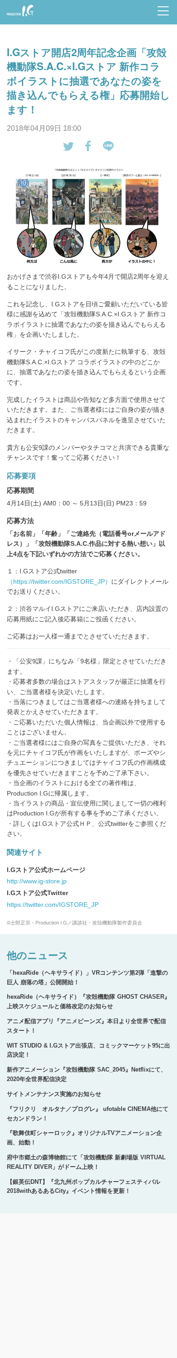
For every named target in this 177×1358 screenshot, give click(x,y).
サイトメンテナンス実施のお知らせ (54, 1094)
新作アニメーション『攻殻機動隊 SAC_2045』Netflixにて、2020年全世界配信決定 (87, 1074)
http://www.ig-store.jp (37, 881)
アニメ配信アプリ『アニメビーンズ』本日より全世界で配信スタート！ (86, 1026)
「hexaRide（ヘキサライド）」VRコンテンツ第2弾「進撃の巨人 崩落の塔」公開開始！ (87, 977)
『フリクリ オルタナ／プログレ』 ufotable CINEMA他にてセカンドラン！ (87, 1113)
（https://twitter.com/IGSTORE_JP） (59, 581)
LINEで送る (108, 146)
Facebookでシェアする (88, 146)
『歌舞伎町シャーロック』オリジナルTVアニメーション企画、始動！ (84, 1137)
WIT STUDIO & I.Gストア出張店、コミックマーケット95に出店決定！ (88, 1050)
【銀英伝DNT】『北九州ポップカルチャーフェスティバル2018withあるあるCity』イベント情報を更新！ (83, 1186)
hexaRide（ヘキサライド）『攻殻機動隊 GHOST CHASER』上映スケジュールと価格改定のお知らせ (88, 1001)
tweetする (68, 146)
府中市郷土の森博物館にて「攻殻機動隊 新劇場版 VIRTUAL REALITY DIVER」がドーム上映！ (86, 1162)
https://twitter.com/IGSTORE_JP (52, 904)
